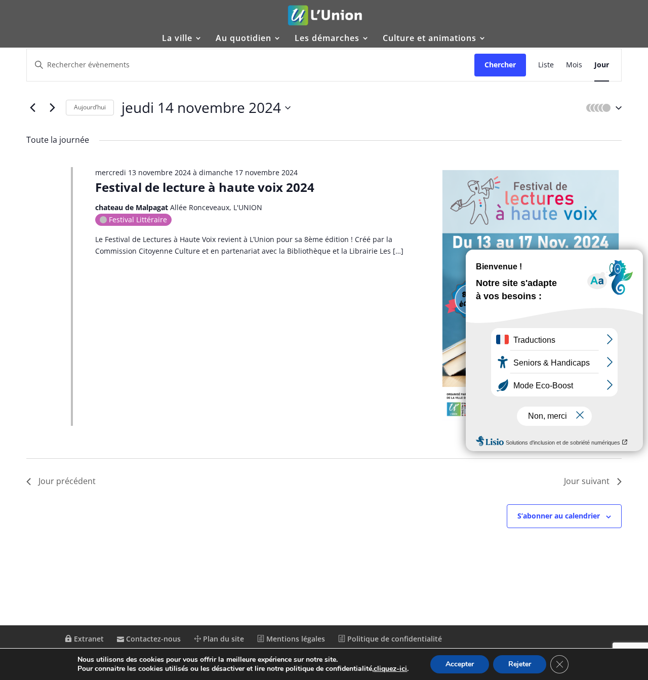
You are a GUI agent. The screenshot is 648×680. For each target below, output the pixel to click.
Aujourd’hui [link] (90, 107)
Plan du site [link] (222, 639)
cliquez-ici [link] (390, 668)
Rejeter (519, 664)
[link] (325, 15)
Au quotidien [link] (243, 39)
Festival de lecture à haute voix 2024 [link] (204, 187)
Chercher (500, 64)
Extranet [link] (88, 639)
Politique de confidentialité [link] (393, 639)
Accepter (460, 664)
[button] (601, 108)
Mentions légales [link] (294, 639)
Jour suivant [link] (587, 481)
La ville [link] (177, 39)
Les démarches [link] (327, 39)
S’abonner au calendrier (558, 516)
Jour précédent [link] (67, 481)
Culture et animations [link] (429, 39)
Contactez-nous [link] (152, 639)
